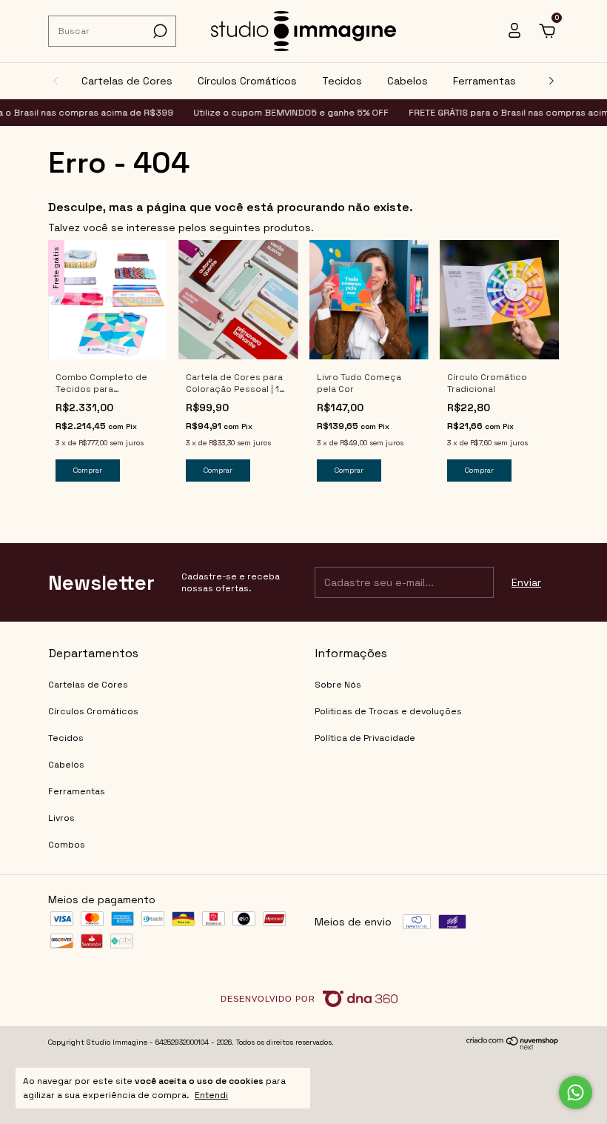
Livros (61, 818)
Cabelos (407, 80)
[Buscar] (158, 31)
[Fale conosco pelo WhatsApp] (575, 1092)
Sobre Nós (338, 685)
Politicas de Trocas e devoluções (388, 711)
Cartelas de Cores (126, 80)
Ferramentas (484, 80)
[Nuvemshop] (512, 1046)
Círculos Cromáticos (247, 80)
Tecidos (342, 80)
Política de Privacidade (365, 738)
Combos (66, 845)
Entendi (211, 1095)
